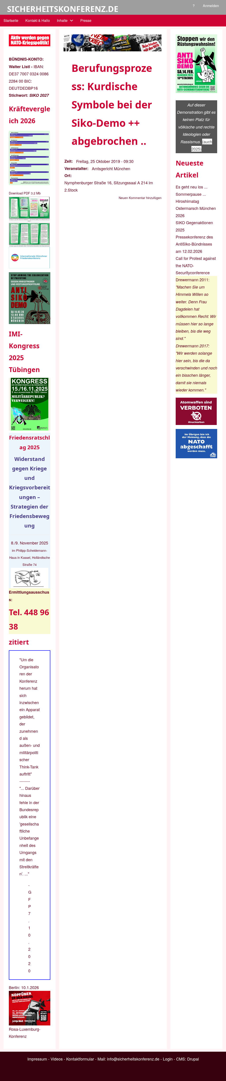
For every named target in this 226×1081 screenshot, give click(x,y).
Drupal (193, 1059)
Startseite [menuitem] (11, 20)
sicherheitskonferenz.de (62, 9)
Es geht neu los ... (191, 187)
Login (168, 1059)
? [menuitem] (194, 5)
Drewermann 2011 (192, 279)
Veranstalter (75, 168)
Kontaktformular (80, 1059)
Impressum (37, 1059)
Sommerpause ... (191, 194)
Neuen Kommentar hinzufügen (140, 198)
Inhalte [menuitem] (62, 20)
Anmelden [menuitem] (211, 5)
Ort (67, 175)
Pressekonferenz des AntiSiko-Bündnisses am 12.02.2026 (194, 244)
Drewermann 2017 (192, 346)
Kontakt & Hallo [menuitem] (37, 20)
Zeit (68, 161)
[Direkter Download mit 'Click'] (29, 221)
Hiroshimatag (187, 201)
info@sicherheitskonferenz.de (133, 1059)
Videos (57, 1059)
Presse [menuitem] (85, 20)
